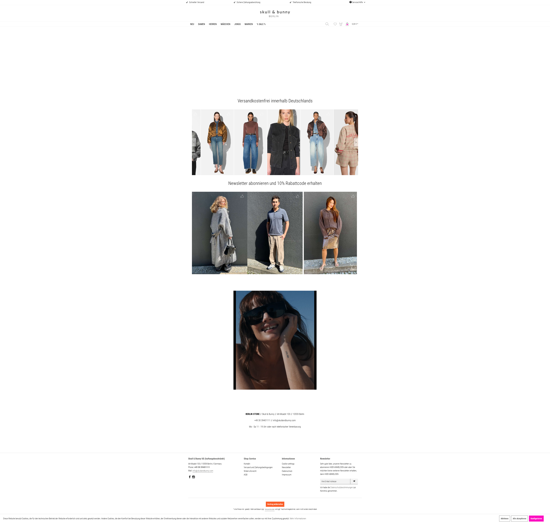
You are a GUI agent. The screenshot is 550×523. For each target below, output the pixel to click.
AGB (245, 474)
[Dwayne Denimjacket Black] (246, 142)
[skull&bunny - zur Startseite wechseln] (275, 14)
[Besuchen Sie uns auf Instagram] (193, 477)
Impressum (286, 474)
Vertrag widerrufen (275, 504)
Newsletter (286, 467)
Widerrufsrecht (250, 471)
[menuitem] (192, 24)
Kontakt (247, 463)
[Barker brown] (212, 142)
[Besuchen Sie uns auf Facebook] (189, 477)
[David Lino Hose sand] (275, 233)
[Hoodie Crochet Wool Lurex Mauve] (330, 233)
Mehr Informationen (298, 518)
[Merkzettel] (335, 24)
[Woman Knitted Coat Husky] (219, 233)
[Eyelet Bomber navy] (345, 142)
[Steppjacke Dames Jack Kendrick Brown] (279, 142)
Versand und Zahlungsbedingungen (258, 467)
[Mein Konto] (341, 24)
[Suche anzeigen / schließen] (327, 24)
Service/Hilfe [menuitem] (357, 2)
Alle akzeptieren (519, 518)
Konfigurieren (536, 518)
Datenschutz (287, 471)
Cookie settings (288, 463)
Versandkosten (270, 509)
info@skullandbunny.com (202, 471)
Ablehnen (504, 518)
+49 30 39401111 (202, 467)
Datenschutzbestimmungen (341, 487)
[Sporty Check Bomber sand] (312, 142)
